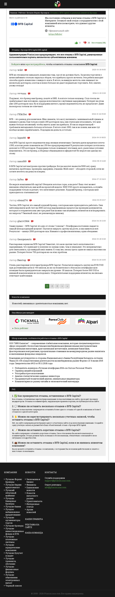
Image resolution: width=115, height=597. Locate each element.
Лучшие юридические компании (12, 548)
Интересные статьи (33, 505)
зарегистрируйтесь (35, 64)
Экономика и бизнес (33, 480)
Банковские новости (33, 489)
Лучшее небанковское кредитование (12, 512)
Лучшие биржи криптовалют (13, 486)
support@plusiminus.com (58, 480)
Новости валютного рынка (32, 496)
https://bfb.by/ (55, 34)
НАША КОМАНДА (34, 532)
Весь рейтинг (21, 328)
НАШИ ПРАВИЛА (34, 519)
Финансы (31, 484)
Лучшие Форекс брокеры (13, 480)
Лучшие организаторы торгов (12, 520)
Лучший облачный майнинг (10, 493)
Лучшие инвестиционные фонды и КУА (14, 531)
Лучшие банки (13, 506)
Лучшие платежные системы (11, 539)
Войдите (15, 64)
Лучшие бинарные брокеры (10, 501)
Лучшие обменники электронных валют (12, 578)
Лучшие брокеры (14, 525)
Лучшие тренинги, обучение (10, 561)
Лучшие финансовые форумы (12, 569)
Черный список (13, 585)
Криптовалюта (34, 501)
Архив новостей (31, 511)
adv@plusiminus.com (55, 487)
